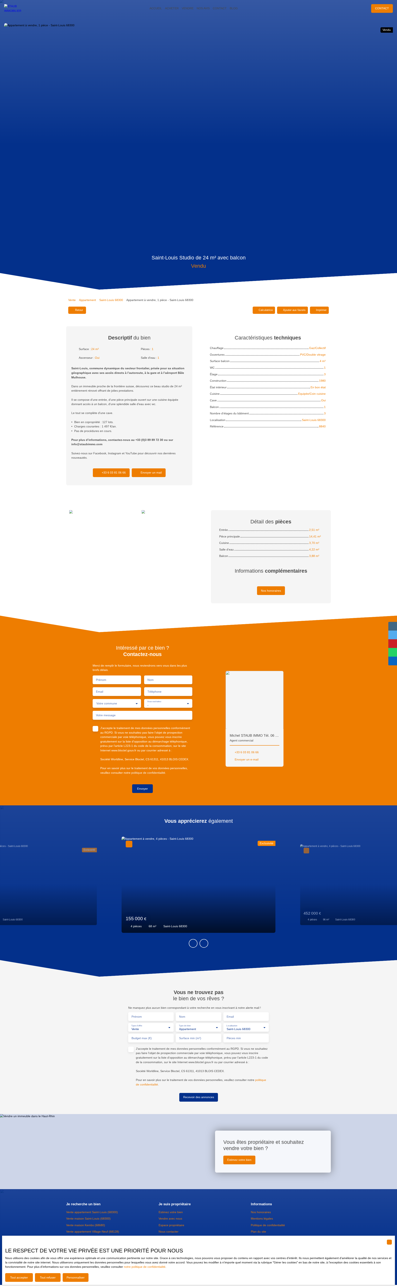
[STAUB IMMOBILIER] (16, 8)
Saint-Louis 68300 (111, 300)
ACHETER (172, 8)
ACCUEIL (155, 8)
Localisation (231, 1025)
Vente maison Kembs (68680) (85, 1225)
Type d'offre (136, 1025)
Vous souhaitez (154, 701)
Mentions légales (262, 1218)
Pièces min (234, 1038)
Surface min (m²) (190, 1038)
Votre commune (106, 703)
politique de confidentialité (148, 772)
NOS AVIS (203, 8)
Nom (150, 679)
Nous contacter (168, 1231)
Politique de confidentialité (268, 1225)
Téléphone (154, 691)
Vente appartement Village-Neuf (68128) (92, 1231)
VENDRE (188, 8)
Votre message (106, 715)
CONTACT (220, 8)
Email (99, 691)
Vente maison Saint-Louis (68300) (88, 1218)
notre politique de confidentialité (144, 1266)
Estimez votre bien (171, 1212)
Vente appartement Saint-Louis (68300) (92, 1212)
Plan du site (258, 1231)
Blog (234, 8)
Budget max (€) (142, 1038)
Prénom (101, 679)
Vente (72, 300)
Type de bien (185, 1025)
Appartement (87, 300)
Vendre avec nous (170, 1218)
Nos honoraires (261, 1212)
